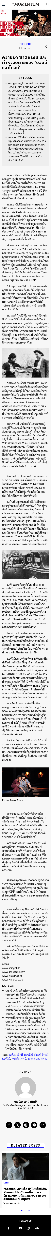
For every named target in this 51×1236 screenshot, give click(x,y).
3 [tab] (29, 1209)
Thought (25, 44)
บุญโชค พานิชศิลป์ (25, 1102)
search (47, 4)
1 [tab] (22, 1209)
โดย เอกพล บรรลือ (12, 1203)
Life (6, 1183)
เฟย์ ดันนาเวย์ (18, 1058)
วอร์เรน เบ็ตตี (16, 1054)
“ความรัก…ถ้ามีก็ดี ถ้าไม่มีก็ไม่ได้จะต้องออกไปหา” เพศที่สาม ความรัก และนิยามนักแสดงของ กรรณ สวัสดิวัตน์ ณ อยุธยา (25, 1194)
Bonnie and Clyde (37, 1058)
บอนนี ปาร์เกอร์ (32, 1054)
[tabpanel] (25, 1179)
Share (46, 46)
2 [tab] (26, 1209)
